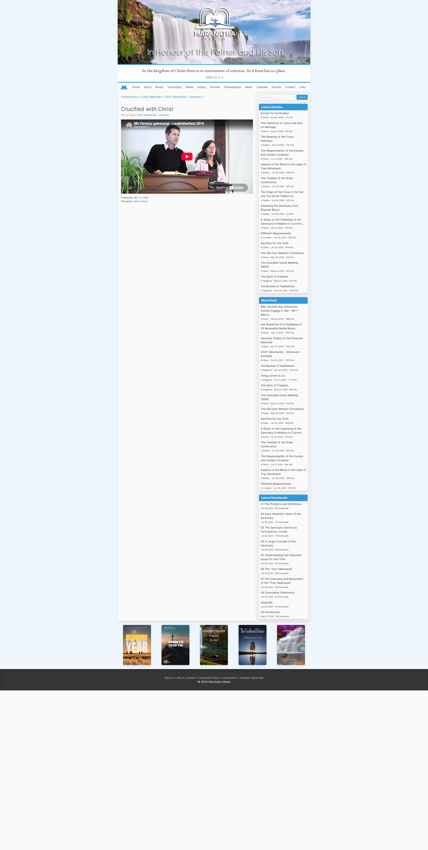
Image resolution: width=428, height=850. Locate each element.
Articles (215, 87)
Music (248, 87)
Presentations (232, 87)
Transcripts (174, 87)
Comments (229, 677)
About (147, 87)
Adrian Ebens (140, 201)
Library (201, 87)
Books (159, 87)
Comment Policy (209, 677)
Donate (276, 87)
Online (189, 87)
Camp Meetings (151, 96)
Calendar (262, 87)
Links (302, 87)
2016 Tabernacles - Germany (183, 96)
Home (136, 87)
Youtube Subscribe (251, 677)
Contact (290, 87)
